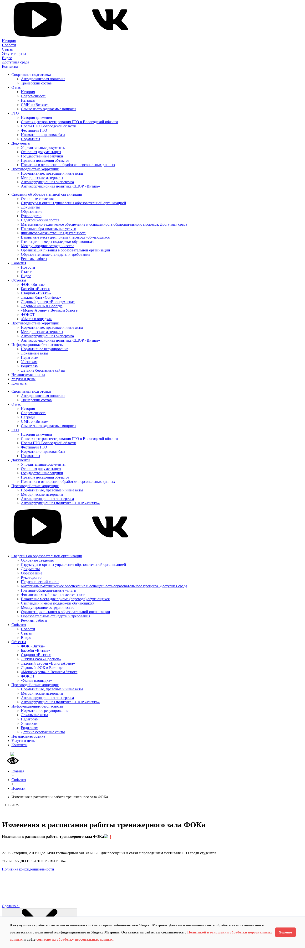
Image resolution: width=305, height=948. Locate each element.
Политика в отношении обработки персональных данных (68, 165)
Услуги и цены (14, 54)
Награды (28, 100)
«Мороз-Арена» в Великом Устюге (49, 310)
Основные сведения (37, 199)
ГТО (15, 113)
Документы (20, 143)
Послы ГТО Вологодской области (48, 126)
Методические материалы (42, 178)
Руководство (31, 216)
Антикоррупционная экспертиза (47, 182)
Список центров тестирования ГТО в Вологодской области (69, 122)
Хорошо (285, 932)
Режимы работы (34, 259)
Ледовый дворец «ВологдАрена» (48, 302)
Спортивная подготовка (31, 75)
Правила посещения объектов (45, 160)
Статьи (7, 49)
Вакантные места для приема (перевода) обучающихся (65, 237)
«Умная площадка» (36, 319)
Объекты (18, 280)
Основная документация (41, 152)
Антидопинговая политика (43, 79)
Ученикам (29, 362)
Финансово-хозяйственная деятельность (53, 233)
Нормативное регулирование (44, 349)
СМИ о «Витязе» (35, 105)
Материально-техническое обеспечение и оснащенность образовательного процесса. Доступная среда (104, 224)
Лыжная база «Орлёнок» (41, 297)
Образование (31, 211)
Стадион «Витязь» (36, 293)
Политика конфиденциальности (28, 869)
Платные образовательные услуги (48, 229)
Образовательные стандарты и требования (55, 254)
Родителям (29, 366)
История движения (36, 117)
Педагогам (29, 357)
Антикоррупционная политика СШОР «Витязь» (60, 186)
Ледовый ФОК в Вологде (41, 306)
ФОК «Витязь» (33, 284)
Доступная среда (15, 62)
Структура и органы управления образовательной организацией (73, 203)
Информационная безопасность (37, 345)
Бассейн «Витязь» (35, 289)
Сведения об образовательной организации (46, 194)
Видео (7, 58)
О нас (16, 87)
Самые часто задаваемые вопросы (48, 109)
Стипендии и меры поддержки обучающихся (57, 242)
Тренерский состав (36, 83)
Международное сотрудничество (47, 246)
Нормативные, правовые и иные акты (52, 173)
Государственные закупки (42, 156)
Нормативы (30, 139)
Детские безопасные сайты (43, 370)
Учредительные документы (43, 148)
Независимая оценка (28, 375)
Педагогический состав (40, 220)
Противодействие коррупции (35, 169)
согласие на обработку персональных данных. (75, 939)
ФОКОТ (28, 315)
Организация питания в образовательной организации (65, 250)
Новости (9, 45)
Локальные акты (34, 353)
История (9, 41)
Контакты (10, 66)
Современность (33, 96)
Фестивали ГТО (34, 130)
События (18, 263)
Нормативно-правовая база (43, 135)
